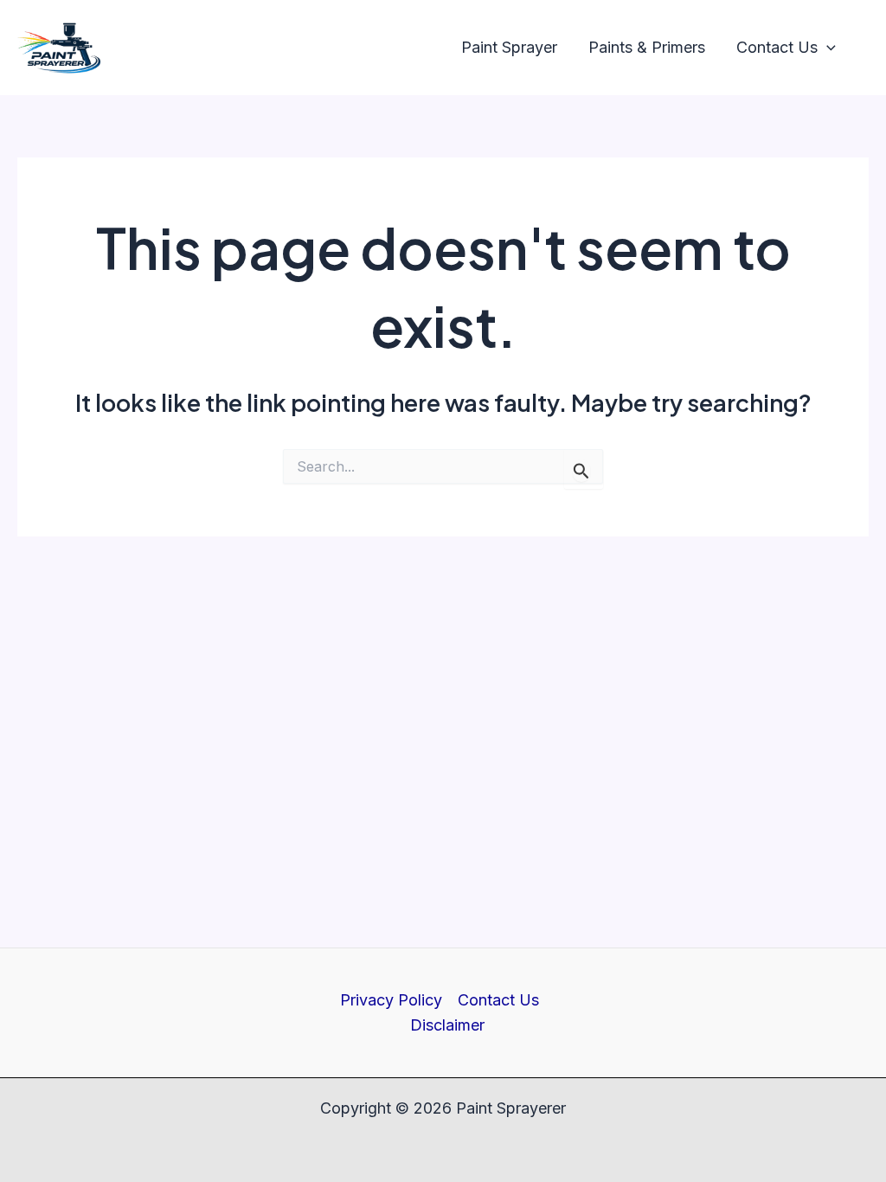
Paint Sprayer (509, 47)
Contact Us (498, 1000)
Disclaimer (447, 1025)
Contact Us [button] (777, 47)
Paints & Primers (646, 47)
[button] (827, 48)
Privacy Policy (391, 1000)
